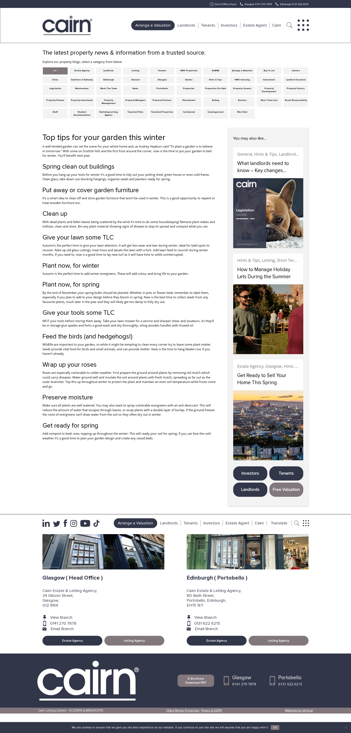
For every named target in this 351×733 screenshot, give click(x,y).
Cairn (276, 25)
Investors (229, 25)
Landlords (186, 25)
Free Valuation (286, 489)
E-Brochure (195, 680)
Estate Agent (255, 25)
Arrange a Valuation (153, 25)
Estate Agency (72, 640)
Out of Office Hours (225, 4)
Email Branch (62, 628)
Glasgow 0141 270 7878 (258, 4)
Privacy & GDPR (211, 710)
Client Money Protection (182, 710)
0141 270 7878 (63, 623)
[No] (346, 727)
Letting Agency (134, 640)
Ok (275, 727)
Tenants (208, 25)
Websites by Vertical (299, 710)
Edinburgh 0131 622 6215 (294, 4)
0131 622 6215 (207, 623)
